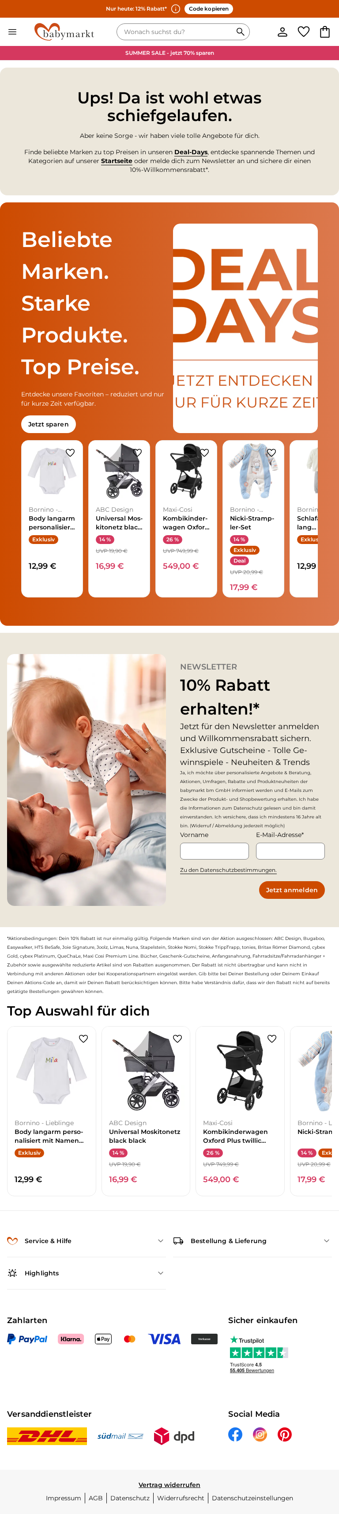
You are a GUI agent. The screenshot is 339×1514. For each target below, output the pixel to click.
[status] (176, 31)
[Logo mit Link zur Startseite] (64, 32)
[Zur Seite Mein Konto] (282, 32)
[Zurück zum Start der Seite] (319, 1452)
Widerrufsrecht (180, 1498)
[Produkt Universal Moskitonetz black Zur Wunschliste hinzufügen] (137, 453)
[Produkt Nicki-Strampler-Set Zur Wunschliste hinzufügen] (271, 453)
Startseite (116, 161)
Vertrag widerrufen (169, 1485)
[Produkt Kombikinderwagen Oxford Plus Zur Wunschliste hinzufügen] (204, 453)
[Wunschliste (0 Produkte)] (304, 32)
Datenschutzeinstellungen (252, 1498)
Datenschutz (130, 1498)
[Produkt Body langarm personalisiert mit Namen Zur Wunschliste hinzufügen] (70, 453)
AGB (96, 1498)
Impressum (63, 1498)
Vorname (194, 835)
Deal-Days (190, 152)
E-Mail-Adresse (278, 835)
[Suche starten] (240, 32)
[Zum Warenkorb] (325, 32)
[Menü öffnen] (12, 32)
